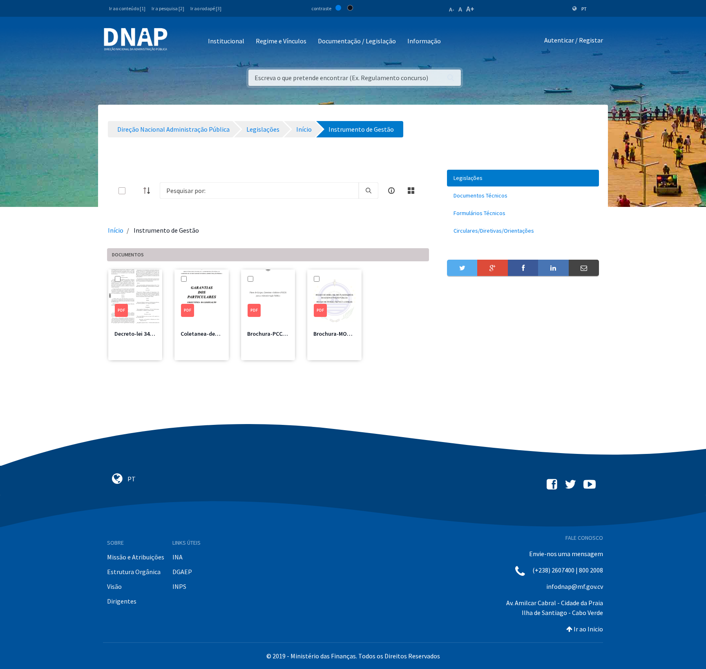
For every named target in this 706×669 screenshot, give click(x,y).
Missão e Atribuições (135, 557)
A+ (470, 8)
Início (115, 230)
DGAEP (182, 572)
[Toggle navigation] (179, 41)
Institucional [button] (226, 41)
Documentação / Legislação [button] (357, 41)
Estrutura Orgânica (134, 572)
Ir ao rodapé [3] (205, 8)
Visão (114, 586)
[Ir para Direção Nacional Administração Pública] (135, 39)
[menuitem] (523, 178)
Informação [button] (424, 41)
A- (451, 9)
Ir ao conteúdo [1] (127, 8)
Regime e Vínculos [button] (281, 41)
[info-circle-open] (391, 190)
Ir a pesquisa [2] (168, 8)
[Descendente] (149, 190)
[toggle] (135, 191)
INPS (179, 586)
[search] (368, 190)
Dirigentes (121, 601)
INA (177, 557)
